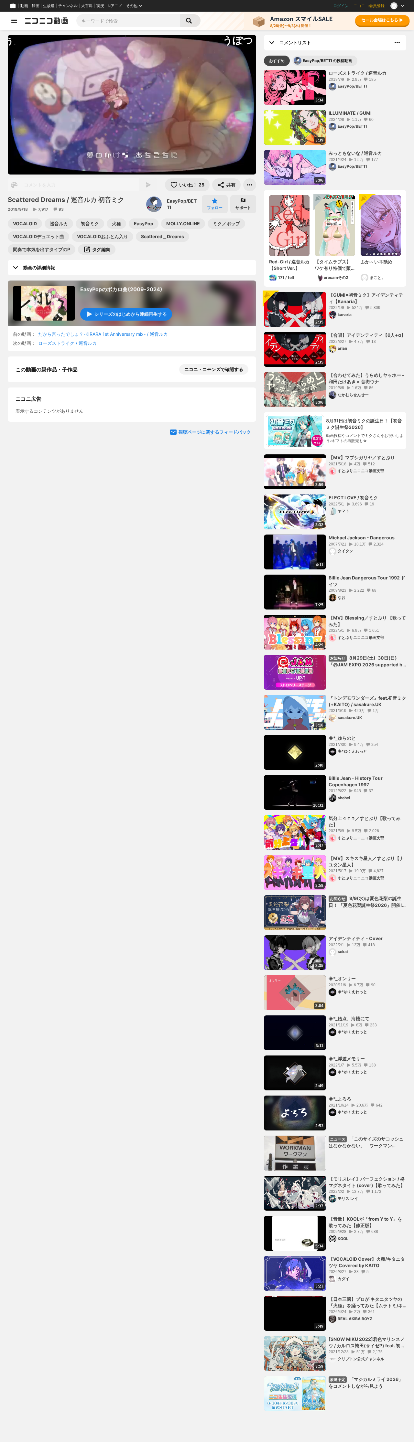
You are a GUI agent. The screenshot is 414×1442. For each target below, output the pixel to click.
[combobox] (128, 20)
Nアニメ (115, 6)
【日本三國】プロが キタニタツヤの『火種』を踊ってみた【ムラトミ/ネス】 (366, 1302)
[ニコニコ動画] (47, 20)
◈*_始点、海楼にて (349, 1018)
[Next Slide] (243, 540)
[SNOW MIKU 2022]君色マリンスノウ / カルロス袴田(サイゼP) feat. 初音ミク (367, 1342)
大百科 (87, 6)
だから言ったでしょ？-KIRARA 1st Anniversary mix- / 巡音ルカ (103, 334)
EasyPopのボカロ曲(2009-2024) (121, 289)
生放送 (49, 6)
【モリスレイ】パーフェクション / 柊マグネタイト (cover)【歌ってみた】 (367, 1182)
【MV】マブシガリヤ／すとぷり (362, 457)
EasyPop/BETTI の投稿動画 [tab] (327, 60)
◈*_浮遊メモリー (347, 1058)
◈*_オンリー (342, 978)
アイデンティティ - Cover (356, 938)
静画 (35, 6)
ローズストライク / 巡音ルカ (67, 343)
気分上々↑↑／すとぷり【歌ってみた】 (364, 821)
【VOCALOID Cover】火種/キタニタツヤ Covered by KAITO (367, 1262)
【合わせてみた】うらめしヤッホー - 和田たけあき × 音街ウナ (366, 378)
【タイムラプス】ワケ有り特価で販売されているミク (333, 265)
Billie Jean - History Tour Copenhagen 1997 (356, 781)
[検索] (190, 20)
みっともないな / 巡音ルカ (355, 153)
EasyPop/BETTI (182, 204)
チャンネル (68, 6)
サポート (243, 207)
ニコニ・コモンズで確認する (213, 369)
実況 (100, 6)
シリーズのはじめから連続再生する (130, 314)
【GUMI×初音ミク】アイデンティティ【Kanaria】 (366, 298)
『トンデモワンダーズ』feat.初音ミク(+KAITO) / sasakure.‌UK (367, 701)
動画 (24, 6)
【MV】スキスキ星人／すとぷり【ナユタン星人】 (366, 861)
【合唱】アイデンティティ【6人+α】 (367, 335)
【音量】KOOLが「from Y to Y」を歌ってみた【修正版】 (365, 1222)
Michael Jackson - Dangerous (362, 537)
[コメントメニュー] (397, 42)
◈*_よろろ (340, 1098)
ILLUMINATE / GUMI (350, 113)
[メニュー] (249, 184)
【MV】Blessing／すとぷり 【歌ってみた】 (367, 621)
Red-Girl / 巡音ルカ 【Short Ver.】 (289, 265)
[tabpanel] (335, 740)
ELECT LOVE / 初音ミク (353, 497)
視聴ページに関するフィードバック (215, 601)
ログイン (341, 6)
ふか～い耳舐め (376, 261)
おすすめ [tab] (277, 60)
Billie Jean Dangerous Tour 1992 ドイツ (367, 581)
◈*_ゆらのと (342, 738)
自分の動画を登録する (52, 479)
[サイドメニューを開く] (14, 20)
